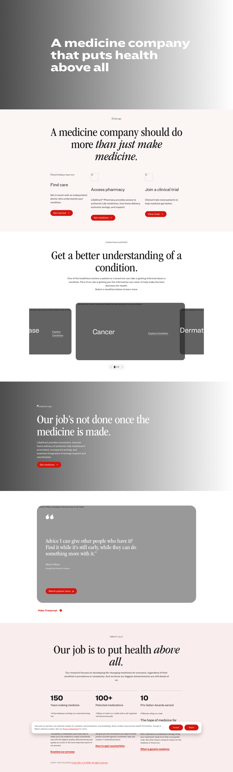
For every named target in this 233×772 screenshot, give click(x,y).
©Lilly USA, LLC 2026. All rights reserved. (89, 763)
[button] (111, 367)
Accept (176, 727)
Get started (59, 213)
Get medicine (101, 217)
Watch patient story (60, 591)
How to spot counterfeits (110, 745)
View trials (154, 214)
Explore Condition (57, 333)
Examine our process (62, 751)
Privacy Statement (71, 729)
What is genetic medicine (154, 749)
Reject (191, 727)
